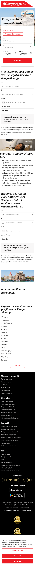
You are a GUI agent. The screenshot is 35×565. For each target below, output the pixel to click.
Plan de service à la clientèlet (9, 440)
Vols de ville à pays (24, 507)
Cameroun (4, 341)
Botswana (4, 335)
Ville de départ (9, 41)
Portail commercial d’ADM (8, 412)
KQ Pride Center (5, 387)
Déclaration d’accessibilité (9, 446)
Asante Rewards (6, 382)
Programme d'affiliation (8, 407)
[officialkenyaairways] (16, 480)
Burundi (4, 338)
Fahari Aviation (5, 390)
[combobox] (18, 86)
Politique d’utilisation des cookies (11, 437)
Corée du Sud (6, 354)
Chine (3, 348)
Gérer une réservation (7, 401)
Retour (21, 52)
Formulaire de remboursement (10, 471)
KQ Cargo (4, 385)
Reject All (17, 556)
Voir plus (17, 365)
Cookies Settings (17, 550)
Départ (5, 52)
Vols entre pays (28, 502)
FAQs (2, 459)
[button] (13, 34)
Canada (4, 345)
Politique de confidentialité (9, 426)
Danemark (4, 360)
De (4, 39)
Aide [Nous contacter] (7, 457)
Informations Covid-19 (7, 468)
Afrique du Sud (6, 317)
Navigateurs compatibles (8, 434)
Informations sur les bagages (10, 418)
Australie (4, 326)
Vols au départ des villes (21, 504)
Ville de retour (8, 47)
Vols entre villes (9, 504)
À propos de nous (6, 379)
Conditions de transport (8, 429)
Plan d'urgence (5, 443)
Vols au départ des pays (12, 507)
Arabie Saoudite (6, 323)
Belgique (4, 332)
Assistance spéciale (7, 415)
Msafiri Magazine (6, 393)
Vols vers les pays (6, 502)
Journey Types (5, 106)
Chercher (17, 60)
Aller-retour (7, 30)
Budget (3, 98)
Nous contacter (5, 454)
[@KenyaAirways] (10, 480)
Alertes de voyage (6, 462)
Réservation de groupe (7, 404)
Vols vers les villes (17, 502)
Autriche (4, 329)
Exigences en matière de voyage (10, 465)
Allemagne (5, 320)
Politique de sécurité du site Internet (11, 432)
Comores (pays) (6, 351)
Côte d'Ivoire (5, 357)
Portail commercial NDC (8, 409)
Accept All (17, 561)
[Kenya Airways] (4, 480)
